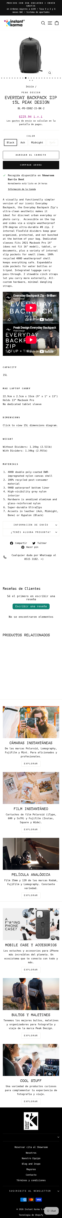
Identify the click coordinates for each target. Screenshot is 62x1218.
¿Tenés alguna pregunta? (31, 532)
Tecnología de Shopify (31, 1215)
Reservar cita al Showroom (31, 1147)
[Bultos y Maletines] (31, 994)
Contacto (31, 1174)
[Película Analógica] (31, 854)
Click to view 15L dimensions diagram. (30, 425)
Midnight (37, 142)
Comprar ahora (31, 165)
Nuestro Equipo (31, 1158)
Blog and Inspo (31, 1163)
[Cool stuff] (31, 1060)
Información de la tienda (22, 189)
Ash (23, 142)
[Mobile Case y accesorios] (31, 924)
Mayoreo (31, 1169)
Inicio (30, 86)
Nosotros (31, 1152)
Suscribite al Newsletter (30, 1191)
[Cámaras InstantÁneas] (31, 722)
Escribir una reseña (31, 606)
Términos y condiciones (31, 1180)
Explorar (31, 829)
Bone (52, 142)
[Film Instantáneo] (31, 788)
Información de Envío (31, 525)
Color (31, 136)
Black (10, 142)
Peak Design (31, 92)
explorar (31, 763)
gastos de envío (22, 121)
